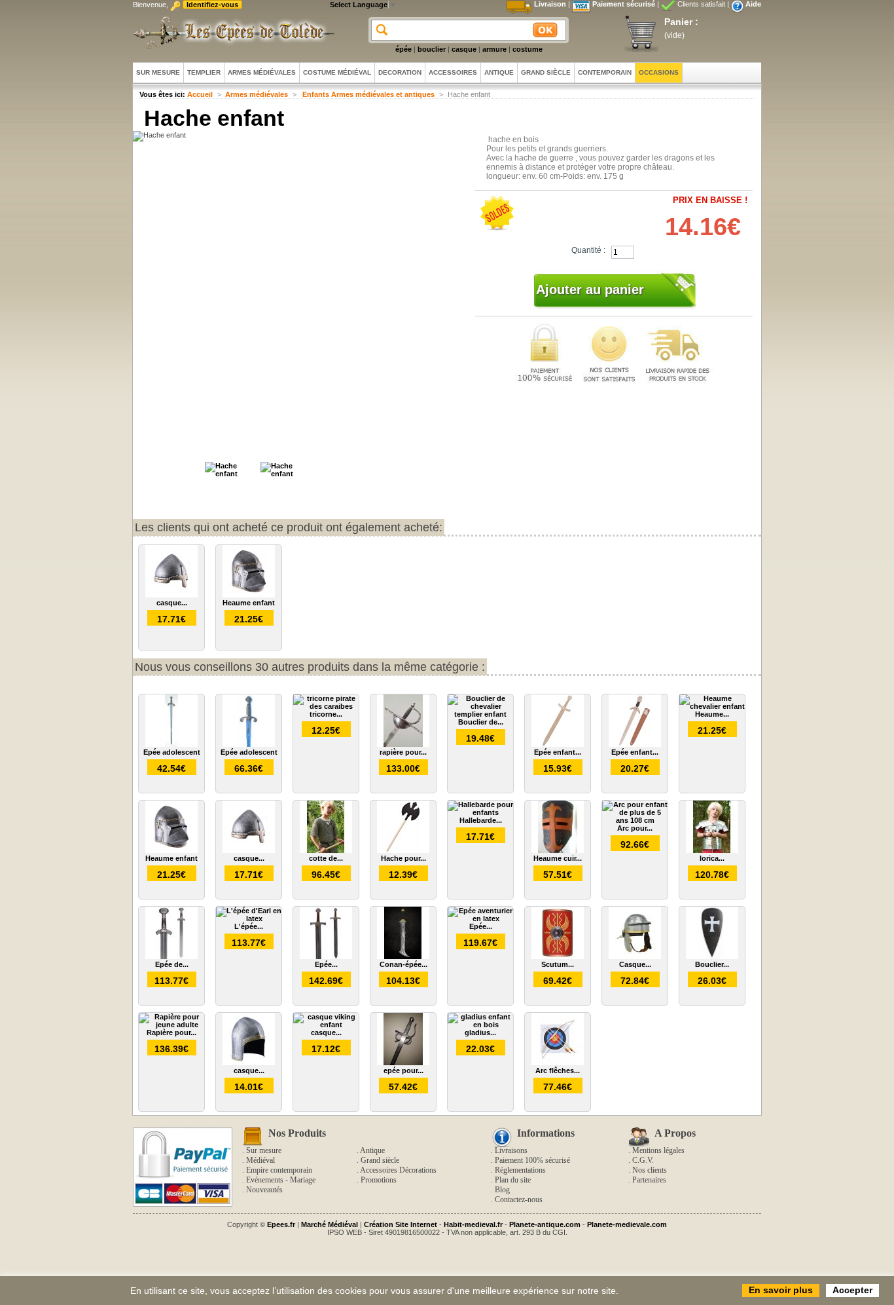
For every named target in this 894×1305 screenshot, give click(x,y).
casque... (171, 603)
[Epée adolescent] (171, 744)
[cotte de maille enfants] (326, 850)
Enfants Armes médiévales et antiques (367, 94)
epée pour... (403, 1070)
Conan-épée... (403, 964)
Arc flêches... (557, 1070)
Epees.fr (281, 1224)
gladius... (480, 1032)
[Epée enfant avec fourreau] (635, 744)
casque (464, 49)
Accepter (852, 1290)
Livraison (550, 4)
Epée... (326, 964)
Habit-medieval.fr (473, 1224)
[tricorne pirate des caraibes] (326, 706)
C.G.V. (643, 1160)
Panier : (681, 21)
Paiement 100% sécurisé (532, 1160)
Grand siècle (380, 1160)
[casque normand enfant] (171, 595)
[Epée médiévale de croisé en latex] (326, 956)
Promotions (379, 1179)
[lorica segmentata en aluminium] (712, 850)
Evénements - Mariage (280, 1179)
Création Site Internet (400, 1224)
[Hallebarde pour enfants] (480, 812)
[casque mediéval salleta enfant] (249, 1063)
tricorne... (326, 714)
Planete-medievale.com (627, 1224)
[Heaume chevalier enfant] (712, 706)
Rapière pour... (171, 1032)
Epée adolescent (171, 752)
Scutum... (557, 964)
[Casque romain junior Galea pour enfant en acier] (635, 956)
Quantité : (588, 250)
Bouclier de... (480, 722)
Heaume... (712, 714)
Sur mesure (263, 1150)
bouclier (432, 49)
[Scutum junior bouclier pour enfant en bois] (557, 956)
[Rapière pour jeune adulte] (171, 1025)
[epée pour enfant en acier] (403, 1063)
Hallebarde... (480, 820)
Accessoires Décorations (398, 1170)
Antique (372, 1150)
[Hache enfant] (231, 474)
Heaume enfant (249, 603)
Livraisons (511, 1150)
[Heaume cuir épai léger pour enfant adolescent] (557, 850)
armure (494, 49)
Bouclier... (712, 964)
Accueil (200, 94)
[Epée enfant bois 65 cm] (557, 744)
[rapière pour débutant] (403, 744)
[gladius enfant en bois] (480, 1025)
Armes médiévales (256, 94)
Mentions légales (658, 1150)
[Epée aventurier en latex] (480, 918)
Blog (502, 1189)
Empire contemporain (279, 1170)
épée (403, 49)
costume (527, 49)
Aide (753, 4)
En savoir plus (781, 1290)
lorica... (712, 858)
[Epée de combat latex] (171, 956)
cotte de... (326, 858)
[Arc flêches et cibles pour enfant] (557, 1063)
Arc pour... (635, 828)
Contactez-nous (519, 1199)
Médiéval (260, 1160)
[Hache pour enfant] (403, 850)
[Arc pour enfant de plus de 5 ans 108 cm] (635, 820)
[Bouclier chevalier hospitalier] (712, 956)
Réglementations (520, 1170)
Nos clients (649, 1170)
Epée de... (171, 964)
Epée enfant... (557, 752)
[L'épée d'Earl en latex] (248, 918)
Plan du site (513, 1179)
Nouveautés (264, 1189)
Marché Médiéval (329, 1224)
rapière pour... (403, 752)
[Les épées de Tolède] (231, 33)
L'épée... (248, 926)
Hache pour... (403, 858)
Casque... (635, 964)
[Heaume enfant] (249, 595)
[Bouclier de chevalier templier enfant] (480, 714)
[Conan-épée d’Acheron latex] (403, 956)
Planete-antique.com (545, 1224)
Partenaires (649, 1179)
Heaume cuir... (557, 858)
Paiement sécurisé (623, 4)
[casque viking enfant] (326, 1025)
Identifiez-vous (212, 5)
